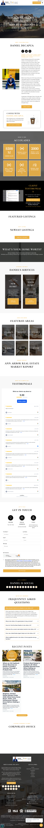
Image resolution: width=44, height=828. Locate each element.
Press (32, 777)
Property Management (33, 770)
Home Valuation (11, 805)
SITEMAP (33, 778)
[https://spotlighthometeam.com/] (22, 761)
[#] (42, 3)
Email (4, 537)
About (32, 774)
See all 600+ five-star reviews (33, 206)
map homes (11, 802)
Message (5, 543)
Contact (33, 775)
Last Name (25, 531)
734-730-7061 (11, 524)
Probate (32, 772)
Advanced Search (11, 804)
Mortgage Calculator (11, 807)
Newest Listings (11, 798)
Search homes (11, 801)
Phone (24, 537)
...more (14, 676)
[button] (11, 666)
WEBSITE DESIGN (21, 825)
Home (32, 769)
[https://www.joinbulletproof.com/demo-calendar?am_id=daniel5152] (30, 813)
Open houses (11, 799)
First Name (5, 531)
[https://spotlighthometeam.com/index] (9, 3)
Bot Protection (6, 552)
